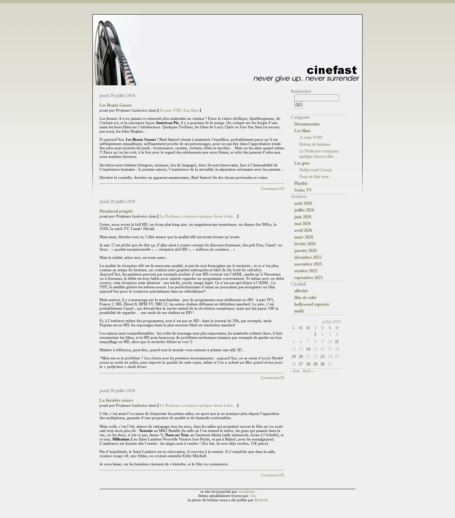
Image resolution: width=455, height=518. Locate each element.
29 (315, 364)
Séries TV (303, 190)
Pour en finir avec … (316, 176)
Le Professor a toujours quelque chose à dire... (198, 216)
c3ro (253, 495)
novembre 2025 (308, 264)
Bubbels (261, 500)
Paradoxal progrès (116, 211)
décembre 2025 (307, 257)
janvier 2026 (305, 250)
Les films (191, 110)
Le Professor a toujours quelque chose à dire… (319, 154)
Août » (308, 371)
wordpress (246, 491)
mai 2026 (302, 223)
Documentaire (307, 124)
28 (308, 364)
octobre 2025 (305, 270)
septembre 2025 (308, 277)
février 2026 (305, 243)
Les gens (302, 163)
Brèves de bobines (314, 144)
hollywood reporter (311, 304)
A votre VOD (170, 110)
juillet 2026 (304, 210)
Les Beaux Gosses (116, 105)
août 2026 (303, 203)
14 (308, 349)
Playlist (300, 183)
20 (301, 356)
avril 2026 (303, 230)
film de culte (305, 297)
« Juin (295, 371)
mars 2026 (303, 237)
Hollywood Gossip (315, 169)
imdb (299, 311)
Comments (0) (272, 188)
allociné (301, 290)
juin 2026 (302, 216)
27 (301, 364)
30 (322, 364)
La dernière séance (116, 400)
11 (337, 341)
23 (322, 356)
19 (293, 356)
